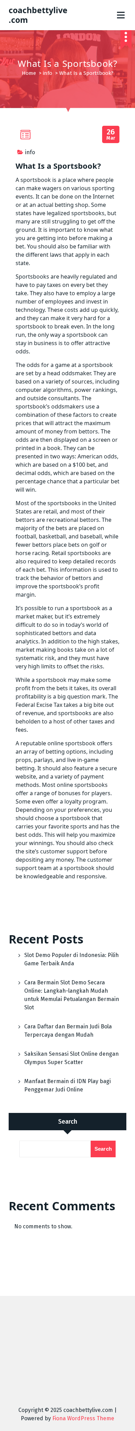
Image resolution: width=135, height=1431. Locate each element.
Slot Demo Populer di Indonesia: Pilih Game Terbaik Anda (71, 959)
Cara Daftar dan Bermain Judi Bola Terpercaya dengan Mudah (68, 1030)
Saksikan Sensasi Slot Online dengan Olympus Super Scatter (71, 1058)
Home (29, 73)
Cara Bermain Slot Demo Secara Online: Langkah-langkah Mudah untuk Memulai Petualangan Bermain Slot (71, 995)
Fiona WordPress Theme (83, 1418)
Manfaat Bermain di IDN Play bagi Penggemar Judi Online (67, 1085)
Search (67, 1121)
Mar (111, 134)
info (47, 73)
